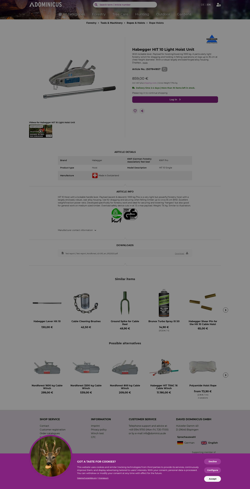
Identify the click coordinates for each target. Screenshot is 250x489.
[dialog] (125, 244)
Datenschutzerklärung (87, 478)
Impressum (103, 478)
